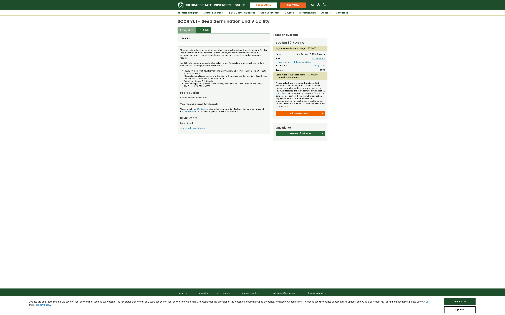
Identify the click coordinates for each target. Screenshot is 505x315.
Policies (226, 293)
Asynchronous (318, 58)
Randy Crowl (319, 65)
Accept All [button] (460, 301)
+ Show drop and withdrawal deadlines (293, 62)
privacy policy (43, 305)
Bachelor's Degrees (188, 12)
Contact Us (342, 12)
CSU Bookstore (203, 109)
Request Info (263, 5)
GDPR (428, 301)
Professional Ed (307, 12)
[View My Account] (318, 6)
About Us (183, 293)
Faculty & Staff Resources (283, 293)
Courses (289, 12)
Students (326, 12)
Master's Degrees (213, 12)
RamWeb (282, 93)
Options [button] (459, 309)
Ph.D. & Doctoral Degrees (241, 12)
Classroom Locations (316, 293)
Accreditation (205, 293)
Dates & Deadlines (250, 293)
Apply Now (293, 5)
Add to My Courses (299, 113)
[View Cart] (324, 6)
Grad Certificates (269, 12)
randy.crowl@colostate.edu (192, 128)
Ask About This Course (300, 133)
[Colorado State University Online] (211, 5)
